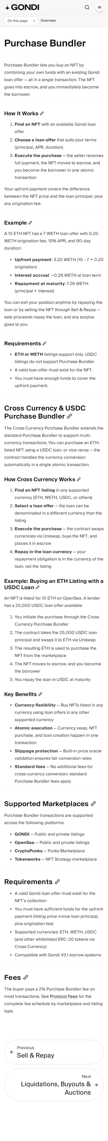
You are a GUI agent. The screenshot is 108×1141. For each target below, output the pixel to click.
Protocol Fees (64, 996)
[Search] (87, 7)
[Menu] (99, 7)
